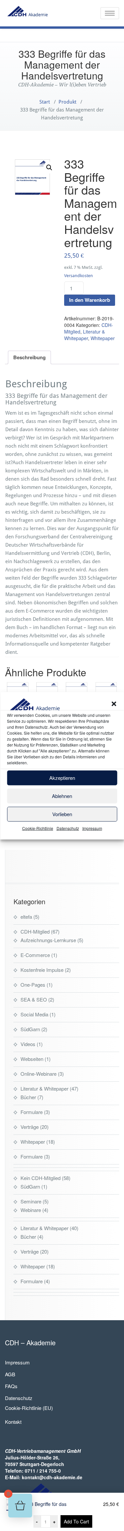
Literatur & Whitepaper (84, 334)
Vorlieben (62, 814)
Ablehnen (62, 795)
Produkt (67, 102)
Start (44, 102)
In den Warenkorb (89, 299)
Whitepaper (103, 338)
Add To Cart (76, 1521)
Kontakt (13, 1421)
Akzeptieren (62, 777)
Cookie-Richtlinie (37, 828)
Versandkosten (78, 275)
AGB (10, 1374)
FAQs (11, 1386)
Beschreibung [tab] (29, 357)
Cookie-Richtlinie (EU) (29, 1407)
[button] (113, 703)
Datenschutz (68, 828)
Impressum (92, 828)
